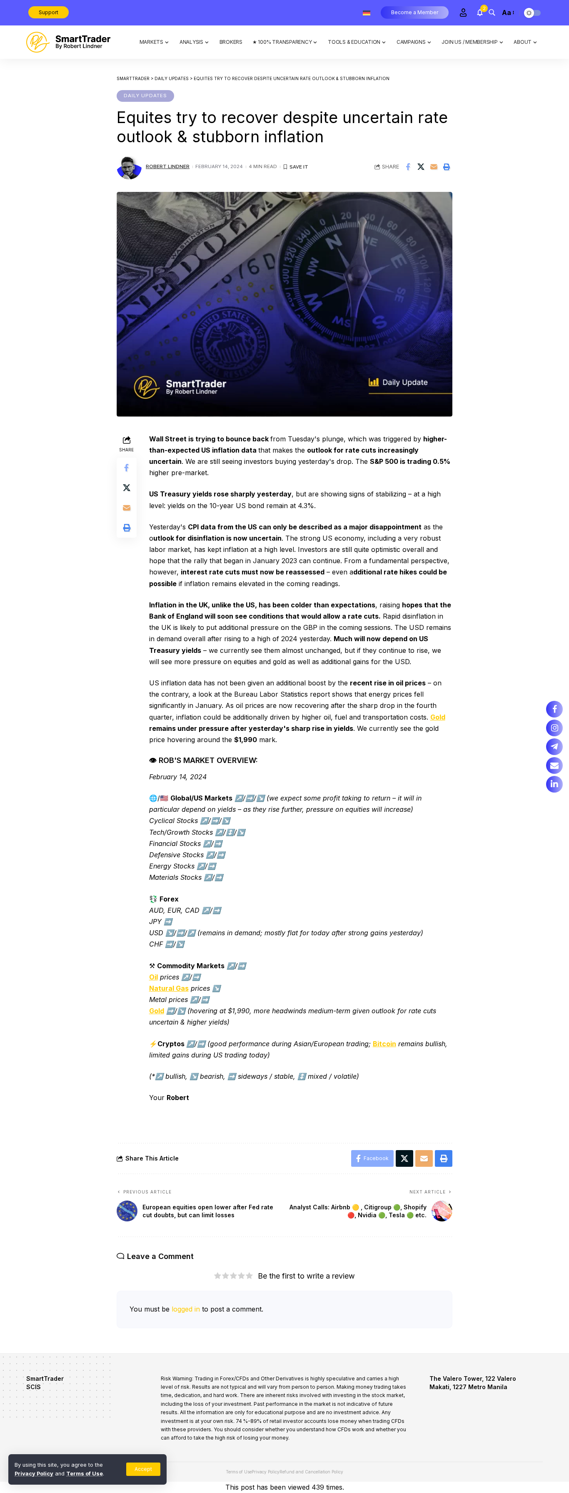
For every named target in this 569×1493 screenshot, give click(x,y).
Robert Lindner (168, 166)
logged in (186, 1309)
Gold (437, 717)
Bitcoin (384, 1044)
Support (48, 12)
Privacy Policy (34, 1473)
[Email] (433, 167)
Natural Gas (169, 988)
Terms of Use (84, 1473)
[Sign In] (463, 12)
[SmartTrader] (68, 42)
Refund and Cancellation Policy (311, 1471)
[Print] (446, 167)
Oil (153, 977)
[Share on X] (421, 167)
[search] (492, 12)
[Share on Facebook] (408, 167)
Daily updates (145, 95)
